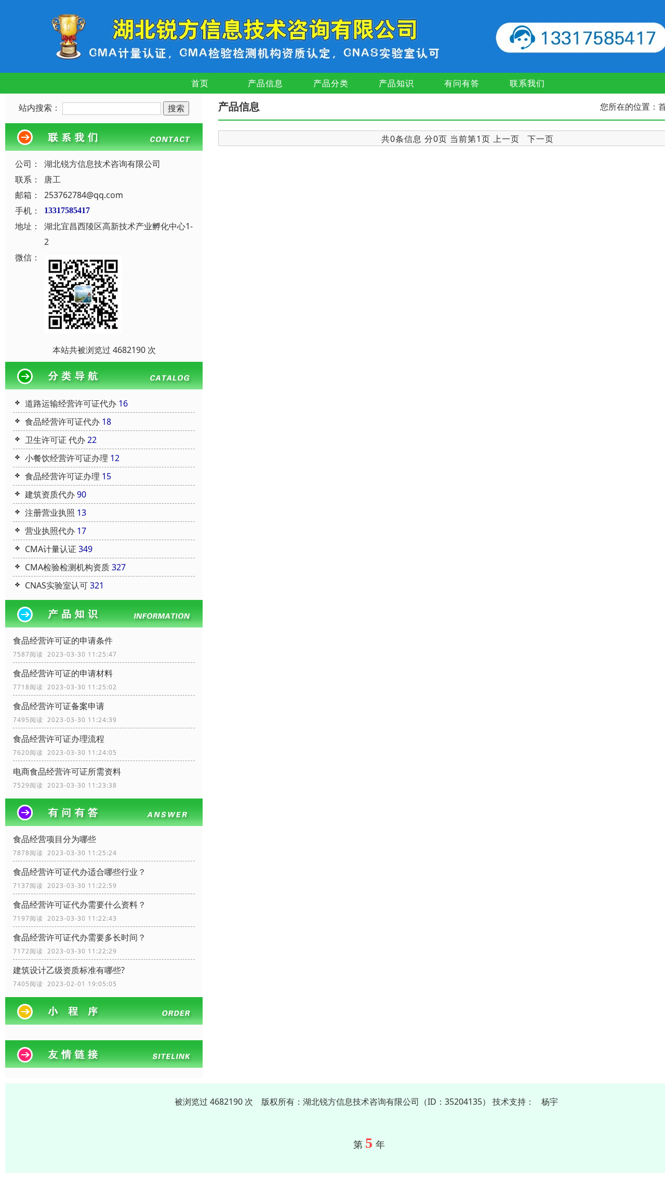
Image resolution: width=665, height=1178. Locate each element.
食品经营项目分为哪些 (54, 839)
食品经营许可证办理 (62, 476)
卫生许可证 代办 (55, 440)
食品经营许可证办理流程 (58, 738)
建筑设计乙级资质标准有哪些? (69, 970)
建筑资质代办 (50, 494)
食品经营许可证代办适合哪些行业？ (79, 872)
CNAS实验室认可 (56, 585)
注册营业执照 (50, 512)
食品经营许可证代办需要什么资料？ (79, 904)
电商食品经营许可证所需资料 (67, 771)
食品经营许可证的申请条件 (63, 640)
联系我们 (527, 83)
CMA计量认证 (50, 549)
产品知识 (396, 83)
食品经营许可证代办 (62, 421)
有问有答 (462, 83)
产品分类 (331, 83)
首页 (200, 83)
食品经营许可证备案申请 (58, 706)
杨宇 (549, 1101)
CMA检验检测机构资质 (67, 567)
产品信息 (265, 83)
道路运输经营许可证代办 (70, 403)
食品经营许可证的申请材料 (63, 673)
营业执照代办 (50, 530)
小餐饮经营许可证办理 (66, 458)
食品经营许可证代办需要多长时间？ (79, 937)
